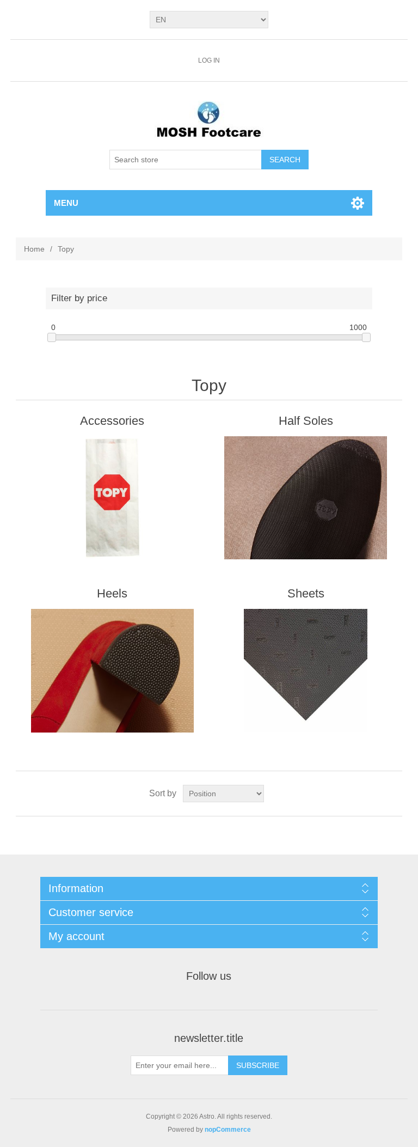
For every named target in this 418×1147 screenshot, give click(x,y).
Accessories (112, 421)
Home (34, 249)
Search (284, 159)
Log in (209, 60)
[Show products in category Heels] (112, 670)
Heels (112, 593)
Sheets (305, 593)
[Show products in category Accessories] (112, 497)
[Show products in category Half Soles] (306, 497)
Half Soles (306, 421)
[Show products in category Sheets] (306, 670)
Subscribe (257, 1065)
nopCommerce (228, 1129)
